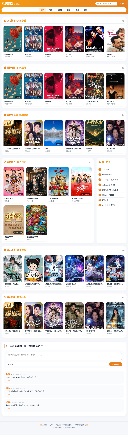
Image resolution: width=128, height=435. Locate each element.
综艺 (68, 10)
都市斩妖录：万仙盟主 (110, 190)
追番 (123, 250)
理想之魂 (105, 200)
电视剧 (60, 10)
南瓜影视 (11, 3)
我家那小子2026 (108, 195)
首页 (42, 10)
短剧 (85, 10)
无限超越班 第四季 (108, 185)
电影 (50, 10)
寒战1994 (105, 170)
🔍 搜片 (122, 4)
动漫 (77, 10)
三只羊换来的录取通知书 (111, 180)
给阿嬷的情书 (107, 175)
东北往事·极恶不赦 (108, 205)
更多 (123, 21)
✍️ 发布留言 (115, 364)
